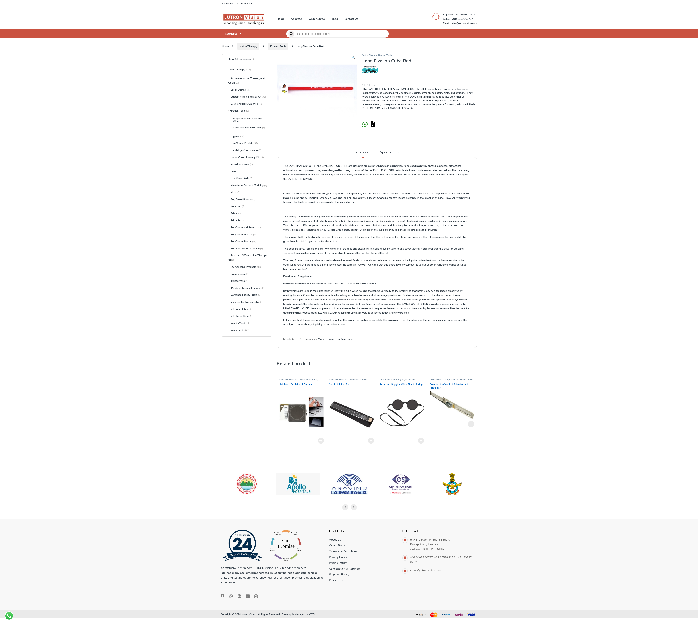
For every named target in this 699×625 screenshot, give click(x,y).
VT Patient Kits (241, 309)
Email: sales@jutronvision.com (460, 23)
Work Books (240, 330)
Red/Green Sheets (243, 241)
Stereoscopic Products (246, 267)
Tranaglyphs (240, 281)
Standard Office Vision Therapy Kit (247, 258)
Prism (236, 213)
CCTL (312, 614)
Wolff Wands (240, 323)
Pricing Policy (338, 563)
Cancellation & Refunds (344, 569)
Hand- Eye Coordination (246, 150)
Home (280, 19)
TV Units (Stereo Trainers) (246, 288)
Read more (321, 441)
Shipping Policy (339, 574)
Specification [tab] (389, 153)
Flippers (237, 136)
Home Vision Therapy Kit (392, 379)
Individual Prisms (458, 379)
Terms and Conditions (343, 551)
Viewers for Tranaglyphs (246, 302)
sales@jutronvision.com (425, 570)
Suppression (239, 274)
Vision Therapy (248, 46)
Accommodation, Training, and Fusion (246, 80)
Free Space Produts (244, 143)
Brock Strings (240, 90)
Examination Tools (308, 379)
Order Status (317, 19)
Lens (235, 171)
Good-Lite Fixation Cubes (249, 127)
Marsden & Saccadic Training (249, 185)
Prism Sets (239, 220)
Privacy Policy (338, 557)
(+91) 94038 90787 (462, 19)
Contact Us (351, 19)
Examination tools (288, 379)
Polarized (410, 379)
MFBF (235, 192)
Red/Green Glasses (244, 234)
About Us (297, 19)
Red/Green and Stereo (246, 227)
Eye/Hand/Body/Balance (246, 104)
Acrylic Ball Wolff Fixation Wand (247, 120)
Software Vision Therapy (247, 248)
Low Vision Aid (241, 178)
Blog (335, 19)
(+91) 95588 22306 (464, 14)
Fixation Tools (278, 46)
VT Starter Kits (241, 316)
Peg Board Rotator (243, 199)
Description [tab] (362, 153)
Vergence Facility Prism (245, 295)
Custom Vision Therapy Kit (248, 96)
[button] (353, 58)
